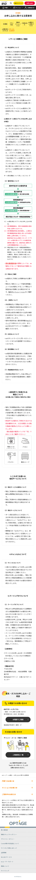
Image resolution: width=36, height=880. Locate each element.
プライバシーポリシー (7, 839)
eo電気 (10, 775)
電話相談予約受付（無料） (12, 725)
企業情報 (3, 853)
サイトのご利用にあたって (9, 848)
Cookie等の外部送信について (10, 843)
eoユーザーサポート (15, 765)
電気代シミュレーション (16, 292)
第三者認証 (4, 830)
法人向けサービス (6, 857)
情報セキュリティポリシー (9, 834)
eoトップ (4, 775)
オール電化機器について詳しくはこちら (16, 176)
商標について (5, 866)
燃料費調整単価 (10, 263)
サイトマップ (5, 871)
